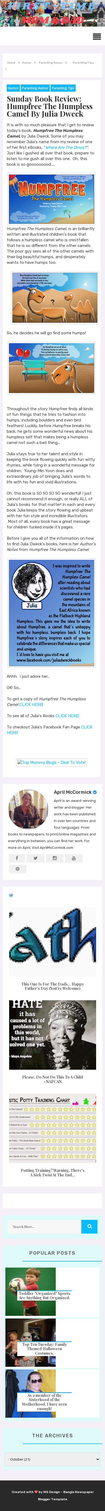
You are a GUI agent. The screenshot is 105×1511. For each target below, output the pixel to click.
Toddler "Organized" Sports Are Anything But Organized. (44, 1296)
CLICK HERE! (67, 715)
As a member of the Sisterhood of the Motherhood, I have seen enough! (44, 1402)
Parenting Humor (35, 88)
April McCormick (73, 792)
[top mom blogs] (51, 762)
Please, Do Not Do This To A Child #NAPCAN (52, 1079)
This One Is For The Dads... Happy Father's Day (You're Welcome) (52, 986)
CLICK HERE (30, 704)
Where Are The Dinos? (65, 147)
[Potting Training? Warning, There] (52, 1128)
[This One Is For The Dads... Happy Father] (52, 942)
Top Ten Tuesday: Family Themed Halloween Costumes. (44, 1349)
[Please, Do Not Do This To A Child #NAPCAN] (52, 1035)
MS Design (51, 1492)
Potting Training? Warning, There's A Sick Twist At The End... (53, 1172)
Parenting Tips (63, 88)
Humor (13, 88)
